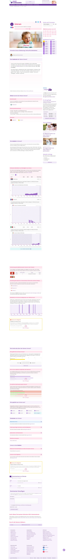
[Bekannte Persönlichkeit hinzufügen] (41, 448)
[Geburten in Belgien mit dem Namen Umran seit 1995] (13, 277)
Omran (25, 90)
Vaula (26, 517)
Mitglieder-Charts (46, 537)
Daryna (33, 517)
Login (30, 1)
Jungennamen (13, 531)
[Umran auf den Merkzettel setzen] (40, 22)
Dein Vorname (46, 111)
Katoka (38, 517)
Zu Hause (45, 157)
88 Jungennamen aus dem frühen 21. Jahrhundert (48, 149)
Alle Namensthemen (30, 536)
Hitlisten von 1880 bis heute (47, 536)
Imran (26, 64)
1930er (53, 44)
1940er (53, 43)
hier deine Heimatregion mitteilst (34, 292)
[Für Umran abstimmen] (29, 29)
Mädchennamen (13, 532)
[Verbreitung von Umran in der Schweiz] (11, 277)
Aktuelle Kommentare (30, 546)
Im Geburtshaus (46, 158)
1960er (46, 53)
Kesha (22, 517)
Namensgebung (29, 531)
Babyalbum (29, 553)
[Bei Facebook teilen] (36, 22)
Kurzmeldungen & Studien (15, 550)
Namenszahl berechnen (15, 551)
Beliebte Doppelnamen (47, 532)
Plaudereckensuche (30, 549)
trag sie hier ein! (31, 423)
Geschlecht (45, 113)
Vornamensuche (13, 537)
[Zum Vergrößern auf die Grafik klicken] (25, 310)
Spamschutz (12, 506)
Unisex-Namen (13, 534)
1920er (53, 46)
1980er (46, 50)
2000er (46, 46)
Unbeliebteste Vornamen (47, 539)
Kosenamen (29, 537)
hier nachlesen (29, 172)
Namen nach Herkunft (14, 536)
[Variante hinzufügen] (41, 427)
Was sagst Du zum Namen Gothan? (49, 96)
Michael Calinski (20, 55)
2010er (46, 44)
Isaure (36, 517)
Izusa (28, 517)
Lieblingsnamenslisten (30, 550)
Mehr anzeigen (37, 413)
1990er (46, 48)
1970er (46, 51)
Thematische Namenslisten (31, 534)
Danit (31, 517)
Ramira (10, 518)
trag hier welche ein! (28, 429)
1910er (53, 48)
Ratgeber (28, 539)
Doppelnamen (13, 535)
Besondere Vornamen (30, 535)
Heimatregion (46, 116)
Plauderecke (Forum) (30, 548)
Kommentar (12, 498)
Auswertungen (13, 549)
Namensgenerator (14, 539)
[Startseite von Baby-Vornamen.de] (15, 3)
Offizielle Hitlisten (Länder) (47, 534)
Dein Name (12, 496)
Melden (40, 482)
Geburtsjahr (45, 114)
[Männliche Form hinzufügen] (41, 421)
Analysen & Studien (14, 548)
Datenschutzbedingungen (26, 505)
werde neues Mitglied (14, 494)
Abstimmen (26, 365)
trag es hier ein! (14, 457)
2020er (46, 43)
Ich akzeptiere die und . (21, 505)
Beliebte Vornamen (46, 531)
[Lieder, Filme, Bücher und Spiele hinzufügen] (41, 454)
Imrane (32, 90)
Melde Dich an (37, 493)
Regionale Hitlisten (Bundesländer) (49, 535)
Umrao (15, 440)
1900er (53, 50)
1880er (53, 53)
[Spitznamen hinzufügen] (41, 433)
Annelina (18, 517)
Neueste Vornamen (14, 540)
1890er (53, 51)
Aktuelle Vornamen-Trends (47, 540)
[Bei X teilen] (38, 22)
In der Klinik (46, 160)
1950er (53, 41)
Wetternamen (13, 553)
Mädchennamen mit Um (26, 524)
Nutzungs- (19, 505)
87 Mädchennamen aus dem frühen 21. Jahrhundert (49, 135)
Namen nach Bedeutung (31, 532)
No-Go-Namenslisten (30, 551)
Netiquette (28, 554)
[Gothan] (47, 91)
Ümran (28, 90)
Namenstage (13, 546)
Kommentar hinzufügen (17, 478)
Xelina (24, 517)
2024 (46, 41)
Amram (18, 66)
